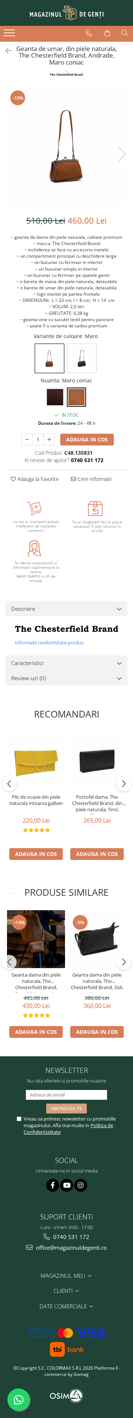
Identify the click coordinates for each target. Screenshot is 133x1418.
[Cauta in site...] (124, 33)
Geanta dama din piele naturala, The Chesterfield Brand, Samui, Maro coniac (36, 982)
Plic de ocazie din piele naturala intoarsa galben (36, 800)
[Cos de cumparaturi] (107, 33)
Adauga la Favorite (37, 478)
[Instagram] (80, 1185)
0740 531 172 (70, 1236)
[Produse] (10, 35)
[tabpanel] (66, 146)
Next (121, 154)
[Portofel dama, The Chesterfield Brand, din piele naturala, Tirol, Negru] (97, 761)
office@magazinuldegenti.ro (70, 1247)
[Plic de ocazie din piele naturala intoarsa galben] (36, 761)
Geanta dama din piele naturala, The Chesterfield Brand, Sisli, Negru (97, 982)
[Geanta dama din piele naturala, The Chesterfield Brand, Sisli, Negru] (97, 939)
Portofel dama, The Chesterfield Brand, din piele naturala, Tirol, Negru (97, 804)
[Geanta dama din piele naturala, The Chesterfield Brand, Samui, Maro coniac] (36, 939)
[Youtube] (66, 1185)
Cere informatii (94, 478)
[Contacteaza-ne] (89, 33)
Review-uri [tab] (28, 678)
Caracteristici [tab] (27, 663)
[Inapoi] (5, 51)
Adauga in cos (87, 439)
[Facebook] (52, 1185)
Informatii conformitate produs (49, 642)
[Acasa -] (66, 13)
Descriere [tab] (23, 608)
